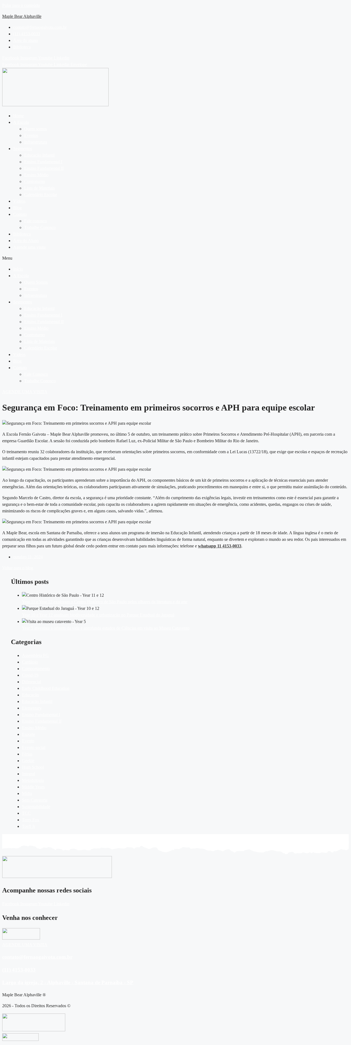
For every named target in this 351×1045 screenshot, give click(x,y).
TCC (26, 813)
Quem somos (35, 129)
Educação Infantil (39, 155)
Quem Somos (36, 282)
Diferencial (31, 681)
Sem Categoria (34, 800)
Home (18, 115)
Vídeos (19, 201)
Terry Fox (30, 819)
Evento (28, 741)
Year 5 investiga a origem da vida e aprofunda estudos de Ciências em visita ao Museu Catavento (105, 628)
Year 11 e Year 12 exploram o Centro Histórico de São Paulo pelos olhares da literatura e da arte (104, 601)
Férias (27, 754)
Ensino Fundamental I (43, 161)
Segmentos (22, 148)
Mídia (27, 793)
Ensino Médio (36, 175)
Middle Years (33, 787)
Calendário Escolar (40, 194)
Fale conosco (35, 221)
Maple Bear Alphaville (21, 16)
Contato (20, 214)
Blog (17, 207)
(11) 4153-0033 (19, 970)
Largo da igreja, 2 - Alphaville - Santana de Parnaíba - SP (67, 982)
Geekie (28, 760)
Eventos (31, 135)
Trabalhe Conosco (40, 227)
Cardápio (30, 662)
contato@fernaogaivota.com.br (37, 957)
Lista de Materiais (39, 188)
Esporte (28, 734)
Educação (30, 695)
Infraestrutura (35, 142)
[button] (181, 122)
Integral (28, 773)
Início (18, 269)
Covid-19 (30, 675)
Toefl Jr (28, 826)
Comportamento (36, 668)
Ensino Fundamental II (44, 168)
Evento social (33, 747)
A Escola (21, 122)
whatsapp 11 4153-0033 (219, 546)
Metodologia (33, 780)
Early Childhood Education (45, 688)
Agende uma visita (29, 247)
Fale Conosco (36, 374)
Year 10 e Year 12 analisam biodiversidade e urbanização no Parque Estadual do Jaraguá (98, 615)
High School (33, 767)
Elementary (32, 708)
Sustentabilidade (36, 806)
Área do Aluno (26, 240)
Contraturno (34, 181)
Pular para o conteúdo (21, 5)
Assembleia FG (35, 655)
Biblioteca (22, 234)
